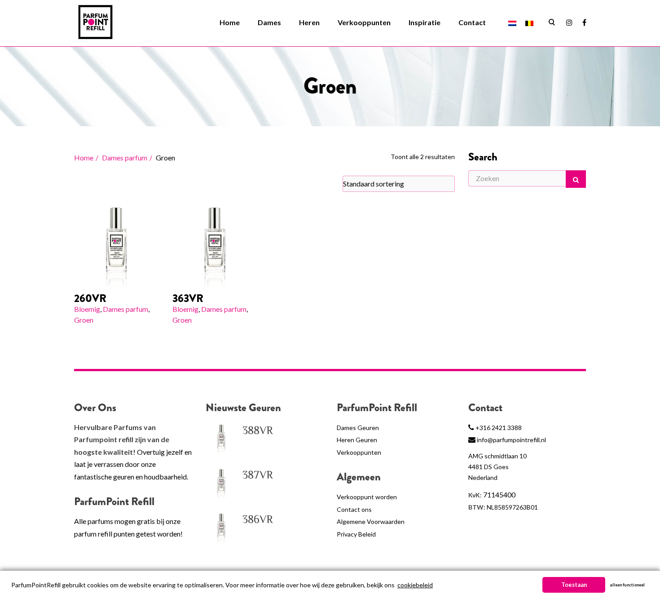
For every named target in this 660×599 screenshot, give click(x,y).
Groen (83, 319)
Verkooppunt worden (367, 497)
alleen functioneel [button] (627, 584)
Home (230, 22)
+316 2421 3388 (498, 427)
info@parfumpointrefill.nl (511, 440)
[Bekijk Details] (116, 245)
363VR (187, 298)
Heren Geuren (357, 440)
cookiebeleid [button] (415, 585)
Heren (309, 22)
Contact (472, 22)
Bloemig (87, 309)
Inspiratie (424, 22)
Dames (269, 22)
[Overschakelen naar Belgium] (529, 23)
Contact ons (354, 509)
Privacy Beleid (356, 534)
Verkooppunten (364, 22)
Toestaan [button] (574, 584)
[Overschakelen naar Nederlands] (512, 23)
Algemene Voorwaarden (371, 521)
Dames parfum (124, 157)
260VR (90, 298)
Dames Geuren (358, 427)
